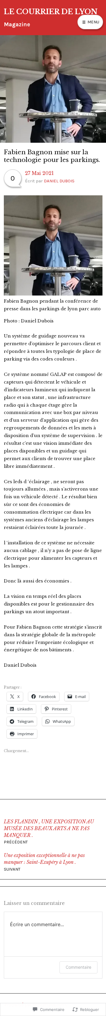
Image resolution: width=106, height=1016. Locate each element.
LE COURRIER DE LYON (50, 11)
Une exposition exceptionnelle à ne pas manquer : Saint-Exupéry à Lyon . (44, 862)
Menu (92, 22)
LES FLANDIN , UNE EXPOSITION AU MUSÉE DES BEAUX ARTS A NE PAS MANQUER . (49, 832)
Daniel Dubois (59, 181)
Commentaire (78, 967)
